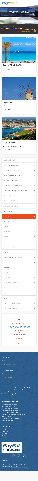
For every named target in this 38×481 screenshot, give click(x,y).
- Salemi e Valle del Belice (11, 288)
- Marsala (6, 267)
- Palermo (6, 262)
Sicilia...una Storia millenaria (11, 412)
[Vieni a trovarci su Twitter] (19, 456)
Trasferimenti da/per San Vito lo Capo (14, 394)
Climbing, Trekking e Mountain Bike (13, 414)
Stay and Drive (6, 416)
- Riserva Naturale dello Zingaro (13, 257)
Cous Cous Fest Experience (11, 418)
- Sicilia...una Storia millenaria (12, 185)
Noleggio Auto (6, 392)
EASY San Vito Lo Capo (9, 404)
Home (4, 429)
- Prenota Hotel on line (10, 206)
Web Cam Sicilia (8, 216)
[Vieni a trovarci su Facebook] (14, 456)
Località (5, 236)
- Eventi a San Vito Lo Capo (12, 303)
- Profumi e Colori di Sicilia (11, 180)
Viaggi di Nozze (8, 211)
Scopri (7, 69)
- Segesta (6, 272)
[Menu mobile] (34, 4)
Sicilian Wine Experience (10, 408)
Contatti (4, 437)
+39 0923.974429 (19, 327)
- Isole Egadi (7, 231)
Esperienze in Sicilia (9, 160)
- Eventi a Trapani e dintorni (12, 308)
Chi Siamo (5, 431)
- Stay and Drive (8, 196)
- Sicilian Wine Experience (11, 175)
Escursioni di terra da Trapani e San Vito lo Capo (17, 388)
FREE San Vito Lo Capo (9, 406)
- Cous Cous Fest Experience (12, 201)
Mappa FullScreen (25, 31)
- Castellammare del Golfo (11, 283)
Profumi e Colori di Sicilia (10, 410)
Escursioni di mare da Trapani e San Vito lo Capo (17, 390)
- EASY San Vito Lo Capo (11, 165)
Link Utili (4, 461)
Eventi (5, 298)
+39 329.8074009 (9, 377)
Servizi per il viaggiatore (9, 396)
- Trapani (6, 226)
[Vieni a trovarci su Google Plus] (24, 456)
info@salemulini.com (10, 364)
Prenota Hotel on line (9, 420)
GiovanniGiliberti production (19, 467)
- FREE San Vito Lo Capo (11, 170)
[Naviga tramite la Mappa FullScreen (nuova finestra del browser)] (34, 31)
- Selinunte (6, 277)
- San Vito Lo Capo (9, 221)
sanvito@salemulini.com (11, 381)
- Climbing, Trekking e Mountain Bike (15, 190)
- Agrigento (6, 293)
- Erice (5, 242)
